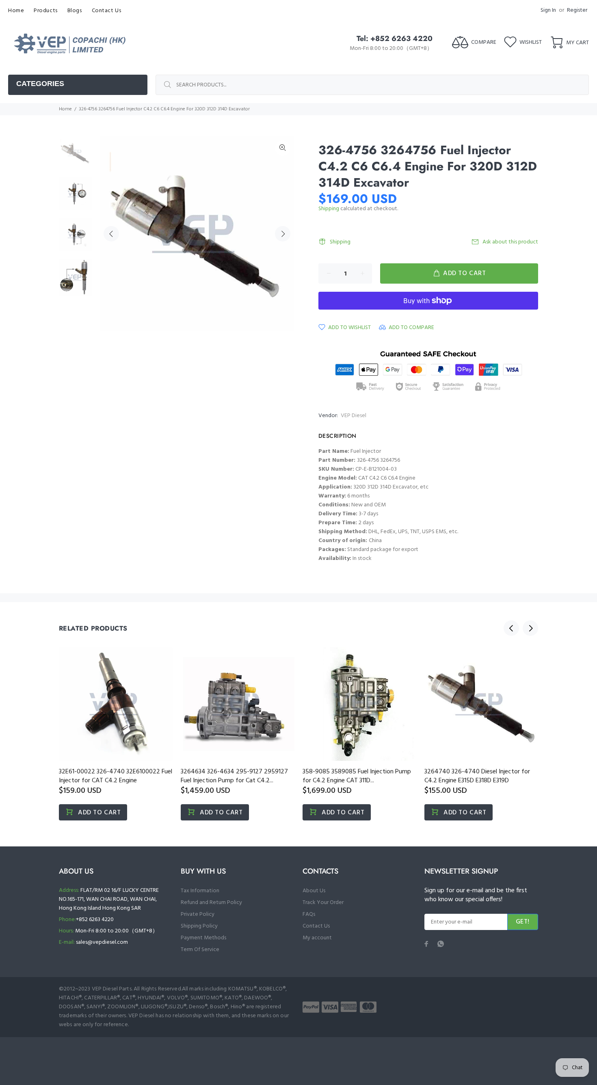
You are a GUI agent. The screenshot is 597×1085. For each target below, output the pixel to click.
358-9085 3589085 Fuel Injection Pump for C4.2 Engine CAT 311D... (357, 776)
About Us (314, 891)
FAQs (309, 914)
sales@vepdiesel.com (102, 942)
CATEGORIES (40, 84)
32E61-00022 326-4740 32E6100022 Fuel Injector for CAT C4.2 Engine (115, 776)
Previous (111, 233)
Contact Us (316, 926)
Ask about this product (510, 242)
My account (317, 938)
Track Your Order (323, 902)
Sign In (548, 10)
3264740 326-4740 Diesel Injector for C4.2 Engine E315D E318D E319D (477, 776)
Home (65, 109)
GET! (523, 922)
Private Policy (197, 914)
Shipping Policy (199, 926)
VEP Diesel (353, 415)
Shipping (328, 208)
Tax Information (200, 891)
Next (282, 233)
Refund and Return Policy (211, 902)
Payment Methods (203, 938)
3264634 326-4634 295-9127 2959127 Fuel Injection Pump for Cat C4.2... (234, 776)
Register (577, 10)
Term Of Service (200, 949)
